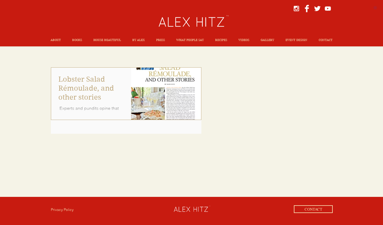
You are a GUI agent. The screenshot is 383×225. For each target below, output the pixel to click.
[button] (77, 40)
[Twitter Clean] (317, 8)
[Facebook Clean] (307, 8)
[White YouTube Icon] (328, 8)
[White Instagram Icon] (296, 8)
